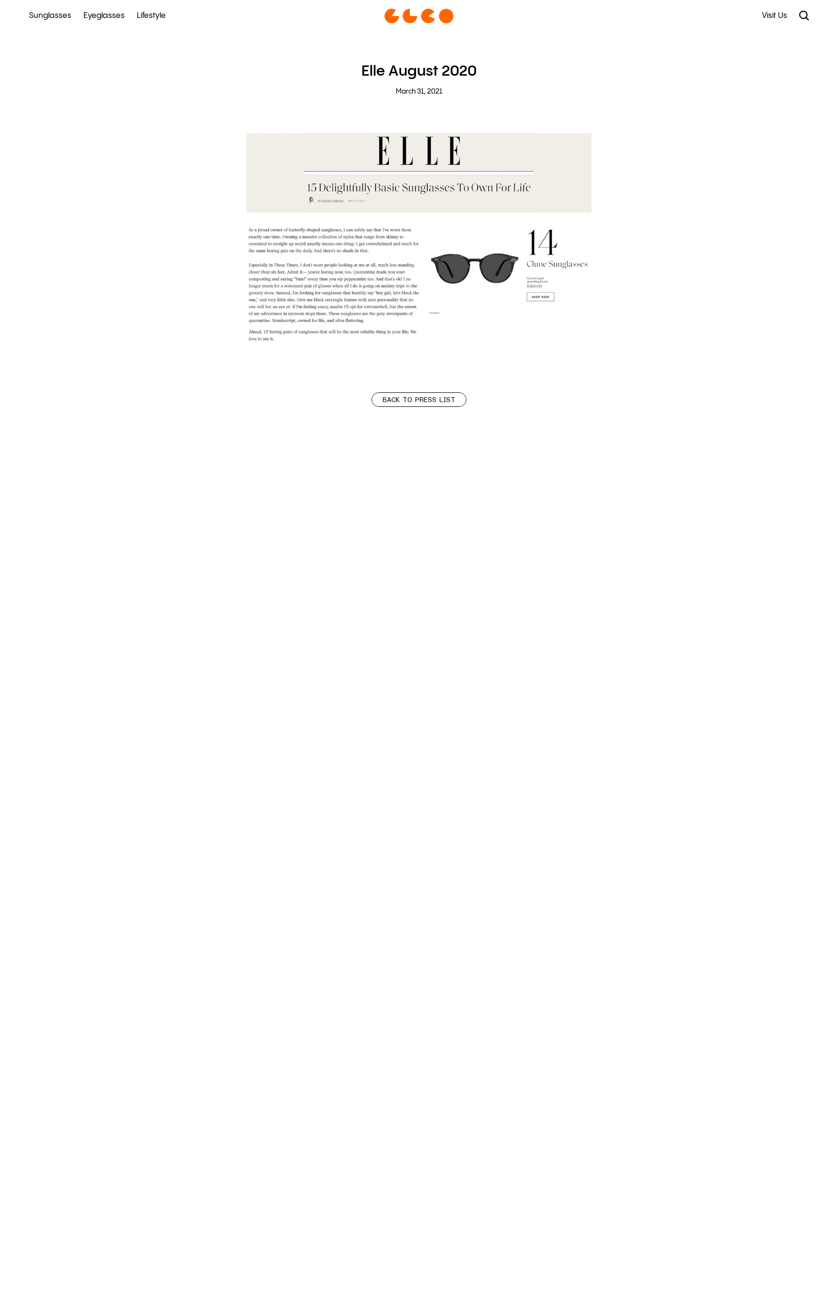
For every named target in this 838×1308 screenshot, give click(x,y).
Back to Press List (419, 399)
